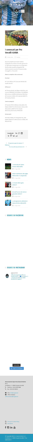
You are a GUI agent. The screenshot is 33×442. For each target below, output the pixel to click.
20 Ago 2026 (17, 196)
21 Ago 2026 (17, 169)
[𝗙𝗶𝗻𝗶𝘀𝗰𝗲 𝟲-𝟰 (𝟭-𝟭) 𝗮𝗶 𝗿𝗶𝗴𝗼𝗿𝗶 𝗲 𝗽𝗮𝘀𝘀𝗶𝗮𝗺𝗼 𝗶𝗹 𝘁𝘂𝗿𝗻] (16, 342)
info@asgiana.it (14, 393)
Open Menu (23, 11)
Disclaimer (10, 423)
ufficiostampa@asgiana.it (11, 396)
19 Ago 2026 (17, 205)
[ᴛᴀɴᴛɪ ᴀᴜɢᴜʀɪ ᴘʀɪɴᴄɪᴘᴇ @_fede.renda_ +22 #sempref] (16, 329)
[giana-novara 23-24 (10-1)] (16, 38)
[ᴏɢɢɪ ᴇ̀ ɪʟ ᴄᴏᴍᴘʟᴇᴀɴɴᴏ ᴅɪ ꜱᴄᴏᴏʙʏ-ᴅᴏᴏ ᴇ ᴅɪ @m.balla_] (16, 356)
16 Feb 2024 (10, 57)
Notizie (18, 57)
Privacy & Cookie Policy (13, 421)
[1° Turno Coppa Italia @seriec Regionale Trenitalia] (16, 315)
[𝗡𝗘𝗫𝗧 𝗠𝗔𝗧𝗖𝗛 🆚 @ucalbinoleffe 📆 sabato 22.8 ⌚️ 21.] (16, 301)
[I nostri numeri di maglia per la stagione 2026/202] (16, 288)
